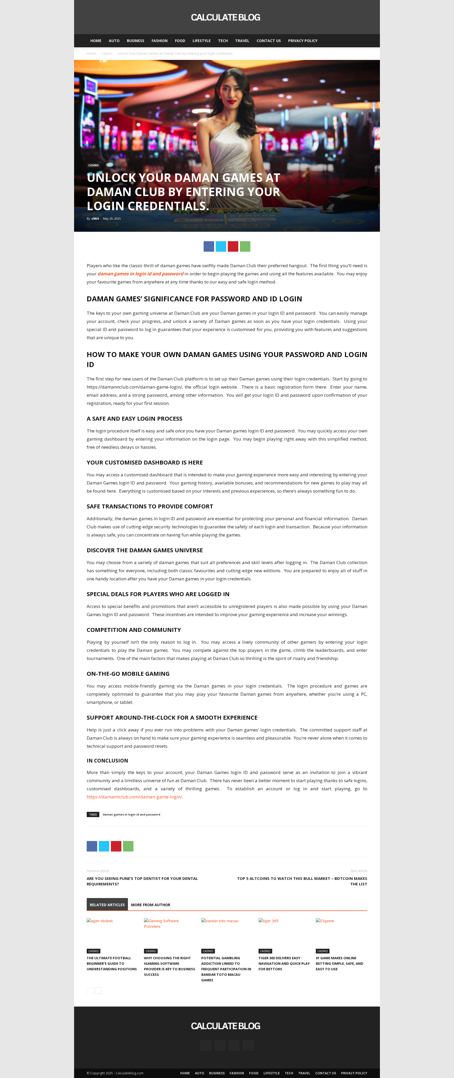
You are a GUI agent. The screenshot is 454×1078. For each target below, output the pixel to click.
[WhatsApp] (245, 246)
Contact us (269, 40)
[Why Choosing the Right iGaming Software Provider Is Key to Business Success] (169, 935)
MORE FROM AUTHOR (150, 904)
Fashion (160, 40)
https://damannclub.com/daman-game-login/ (134, 797)
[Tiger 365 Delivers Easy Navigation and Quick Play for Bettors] (284, 935)
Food (180, 40)
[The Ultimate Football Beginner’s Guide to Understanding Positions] (112, 935)
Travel (242, 40)
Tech (223, 40)
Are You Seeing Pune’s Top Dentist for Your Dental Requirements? (142, 881)
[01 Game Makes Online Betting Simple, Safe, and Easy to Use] (341, 935)
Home (95, 40)
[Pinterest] (233, 246)
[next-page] (98, 990)
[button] (361, 41)
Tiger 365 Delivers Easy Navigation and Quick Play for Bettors (284, 963)
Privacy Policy (302, 40)
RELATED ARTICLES (107, 904)
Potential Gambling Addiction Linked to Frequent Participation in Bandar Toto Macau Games (226, 969)
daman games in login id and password (140, 274)
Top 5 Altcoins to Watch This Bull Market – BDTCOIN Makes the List (302, 881)
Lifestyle (202, 40)
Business (135, 40)
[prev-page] (90, 990)
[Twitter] (221, 246)
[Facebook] (209, 246)
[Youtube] (248, 1045)
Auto (114, 40)
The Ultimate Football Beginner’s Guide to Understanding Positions (112, 963)
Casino (107, 53)
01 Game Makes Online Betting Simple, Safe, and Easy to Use (339, 963)
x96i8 (95, 218)
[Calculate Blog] (227, 17)
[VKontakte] (234, 1045)
